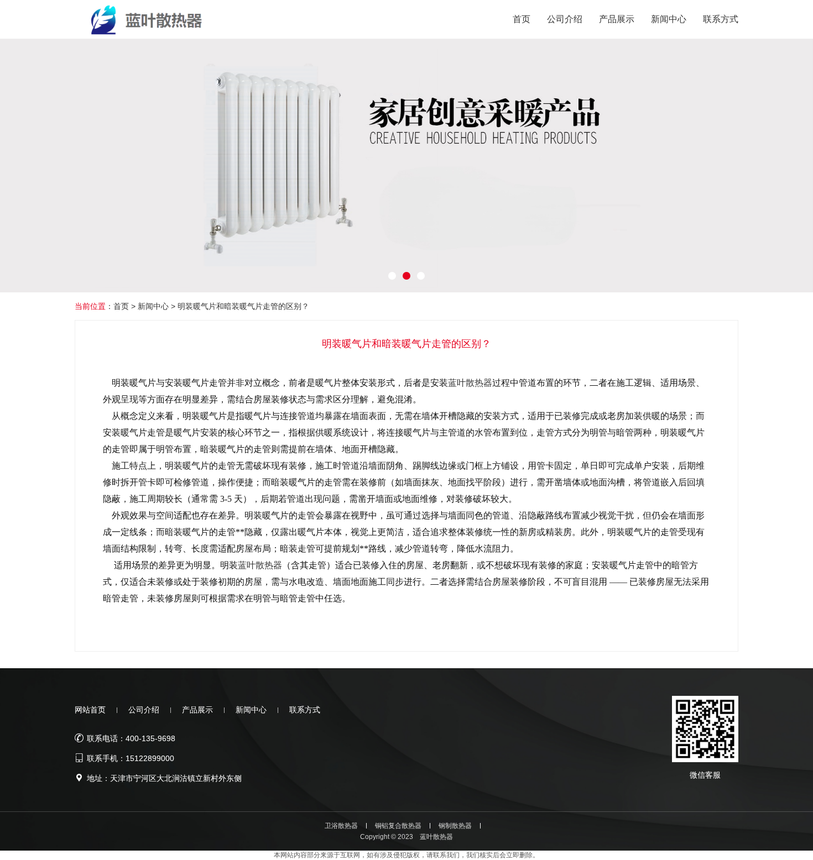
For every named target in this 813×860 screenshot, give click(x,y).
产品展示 (197, 709)
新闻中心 (153, 306)
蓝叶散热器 (470, 382)
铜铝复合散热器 (398, 826)
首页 (121, 306)
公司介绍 (143, 709)
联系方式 (304, 709)
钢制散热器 (455, 826)
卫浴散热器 (341, 826)
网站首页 (90, 709)
